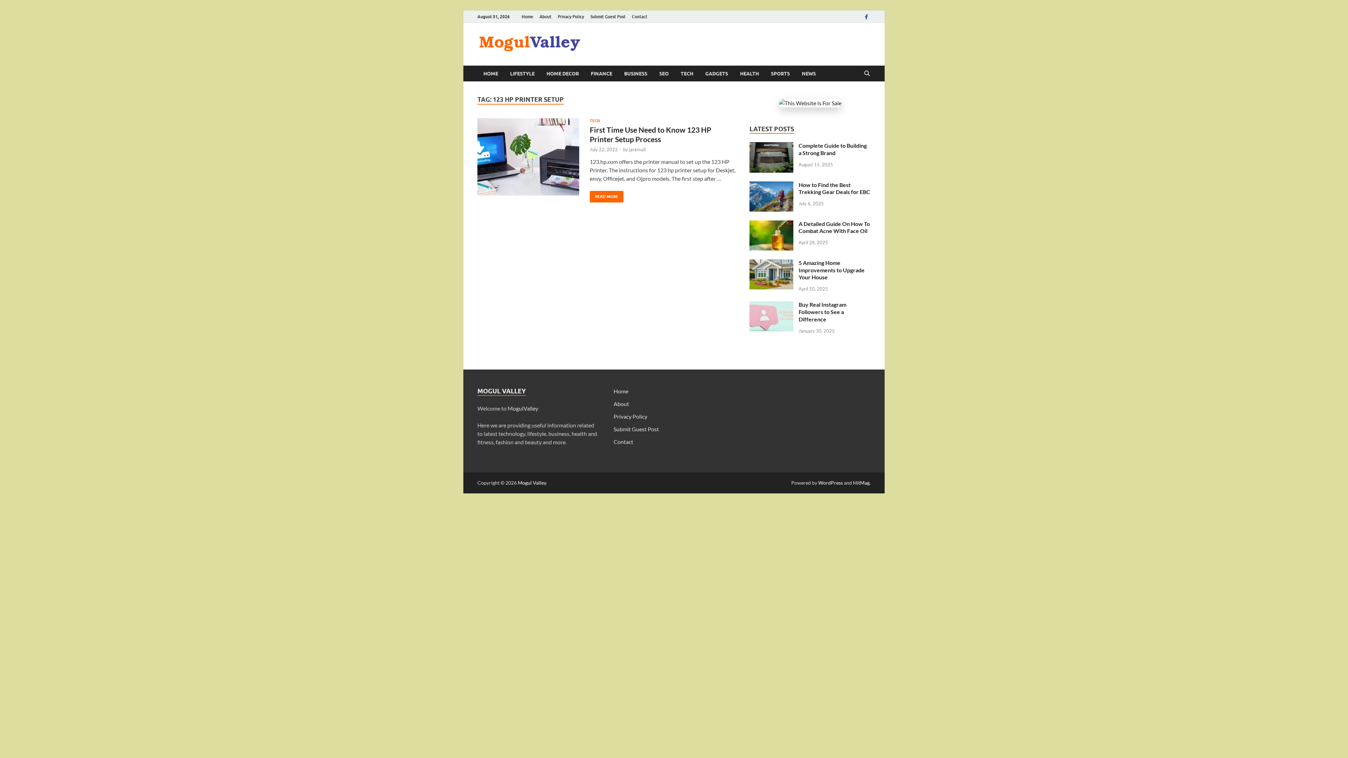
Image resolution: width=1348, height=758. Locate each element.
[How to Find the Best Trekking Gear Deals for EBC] (771, 185)
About (545, 16)
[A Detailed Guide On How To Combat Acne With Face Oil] (771, 224)
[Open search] (867, 74)
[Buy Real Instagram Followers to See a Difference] (771, 305)
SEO (664, 74)
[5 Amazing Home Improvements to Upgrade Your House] (771, 263)
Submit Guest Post (608, 16)
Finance (601, 74)
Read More (604, 195)
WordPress (830, 483)
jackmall (637, 149)
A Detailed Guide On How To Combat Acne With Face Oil (834, 227)
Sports (780, 74)
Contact (639, 16)
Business (635, 74)
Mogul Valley (532, 483)
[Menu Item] (866, 17)
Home (527, 16)
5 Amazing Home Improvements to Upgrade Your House (832, 270)
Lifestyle (522, 74)
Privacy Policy (571, 16)
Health (749, 74)
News (809, 74)
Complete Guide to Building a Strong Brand (833, 149)
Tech (687, 74)
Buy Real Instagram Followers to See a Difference (822, 312)
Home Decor (563, 74)
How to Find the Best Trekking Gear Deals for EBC (834, 188)
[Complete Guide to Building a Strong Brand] (771, 146)
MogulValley (523, 408)
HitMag (861, 483)
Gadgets (716, 74)
